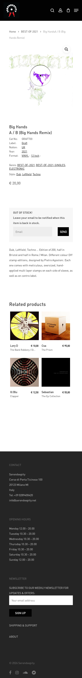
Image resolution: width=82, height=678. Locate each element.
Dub (18, 174)
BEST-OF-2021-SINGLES (50, 165)
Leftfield (26, 174)
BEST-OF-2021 (29, 31)
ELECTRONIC (16, 168)
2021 (24, 151)
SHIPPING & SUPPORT (23, 625)
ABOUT (13, 636)
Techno (37, 174)
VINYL (25, 155)
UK (23, 147)
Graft (24, 143)
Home (12, 31)
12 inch (35, 155)
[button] (66, 49)
